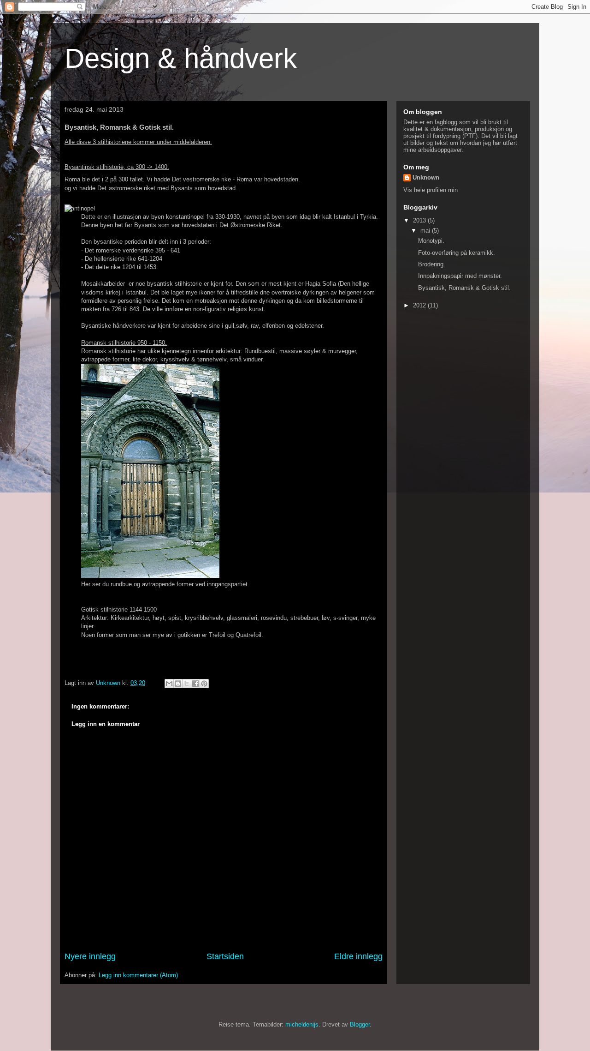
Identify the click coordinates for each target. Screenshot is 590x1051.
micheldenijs (302, 1024)
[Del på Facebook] (195, 683)
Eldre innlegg (358, 956)
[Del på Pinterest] (204, 683)
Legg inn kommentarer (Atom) (138, 975)
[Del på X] (186, 683)
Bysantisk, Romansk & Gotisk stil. (464, 287)
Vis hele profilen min (430, 189)
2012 (420, 305)
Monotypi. (431, 240)
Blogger (360, 1024)
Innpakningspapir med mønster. (460, 275)
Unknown (426, 177)
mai (426, 230)
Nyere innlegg (90, 956)
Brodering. (431, 264)
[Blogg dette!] (178, 683)
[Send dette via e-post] (169, 683)
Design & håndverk (181, 58)
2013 (420, 220)
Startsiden (225, 956)
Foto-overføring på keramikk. (456, 252)
